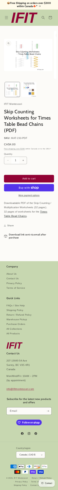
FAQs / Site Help (15, 305)
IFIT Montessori (21, 478)
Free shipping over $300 (14, 149)
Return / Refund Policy (18, 314)
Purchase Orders (15, 324)
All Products (13, 333)
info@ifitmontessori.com (20, 389)
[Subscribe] (47, 411)
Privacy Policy (14, 283)
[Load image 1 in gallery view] (12, 89)
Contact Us (12, 278)
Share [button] (10, 225)
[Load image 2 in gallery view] (28, 89)
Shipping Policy (14, 310)
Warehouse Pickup (16, 319)
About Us (11, 274)
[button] (6, 17)
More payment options (29, 195)
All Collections (14, 329)
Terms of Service (15, 288)
